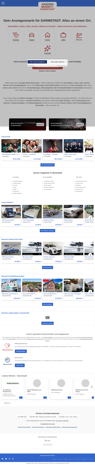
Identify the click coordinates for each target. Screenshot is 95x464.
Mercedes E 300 (28, 257)
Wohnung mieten (49, 181)
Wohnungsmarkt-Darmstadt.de (69, 427)
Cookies (91, 459)
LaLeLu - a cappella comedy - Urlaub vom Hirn (31, 154)
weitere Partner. (12, 339)
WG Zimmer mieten (50, 183)
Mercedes (16, 191)
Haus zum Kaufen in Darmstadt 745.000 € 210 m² (31, 294)
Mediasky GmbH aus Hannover (35, 339)
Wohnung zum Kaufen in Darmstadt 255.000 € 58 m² (10, 294)
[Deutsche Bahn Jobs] (47, 317)
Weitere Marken (18, 193)
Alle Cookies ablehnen (57, 62)
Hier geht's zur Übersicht (62, 420)
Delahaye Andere (49, 220)
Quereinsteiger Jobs (82, 181)
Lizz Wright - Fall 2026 (51, 154)
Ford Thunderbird (28, 220)
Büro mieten (48, 185)
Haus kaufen (48, 189)
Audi (15, 187)
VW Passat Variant (7, 257)
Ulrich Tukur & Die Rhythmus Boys (70, 154)
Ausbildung (79, 191)
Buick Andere (68, 220)
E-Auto (15, 185)
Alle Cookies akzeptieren (37, 62)
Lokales (65, 459)
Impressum (77, 459)
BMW (15, 189)
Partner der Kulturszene (87, 337)
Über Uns (70, 459)
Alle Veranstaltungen (47, 165)
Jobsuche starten (47, 323)
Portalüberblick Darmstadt (48, 424)
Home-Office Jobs (81, 187)
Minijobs (79, 185)
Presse (60, 459)
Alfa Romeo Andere (8, 220)
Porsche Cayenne (49, 257)
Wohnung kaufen (49, 187)
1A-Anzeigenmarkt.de (47, 444)
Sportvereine (19, 365)
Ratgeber (54, 459)
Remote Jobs (80, 189)
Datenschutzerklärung (62, 65)
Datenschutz (84, 459)
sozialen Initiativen (48, 337)
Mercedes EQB (69, 257)
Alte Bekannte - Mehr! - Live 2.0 (11, 154)
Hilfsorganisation (20, 351)
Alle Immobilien (47, 304)
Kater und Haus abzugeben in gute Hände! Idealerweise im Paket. (73, 294)
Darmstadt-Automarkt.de (38, 427)
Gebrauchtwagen (18, 181)
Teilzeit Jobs (80, 183)
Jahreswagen (17, 183)
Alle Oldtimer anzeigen (47, 230)
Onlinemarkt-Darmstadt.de (24, 427)
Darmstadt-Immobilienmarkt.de (53, 427)
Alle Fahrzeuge (47, 267)
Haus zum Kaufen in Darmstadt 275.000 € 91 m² (52, 294)
